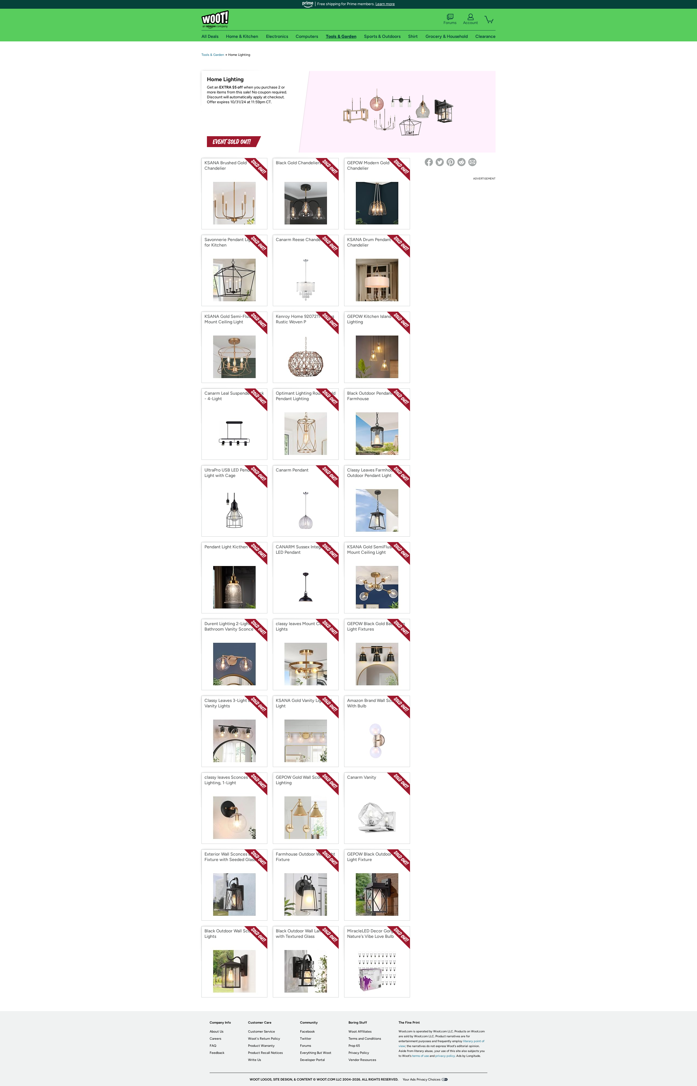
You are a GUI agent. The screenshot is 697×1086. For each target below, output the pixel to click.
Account (470, 22)
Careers (215, 1039)
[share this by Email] (472, 162)
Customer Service (261, 1031)
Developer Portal (312, 1060)
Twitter (305, 1039)
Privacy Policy (358, 1053)
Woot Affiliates (360, 1031)
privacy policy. (445, 1056)
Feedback (217, 1053)
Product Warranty (261, 1046)
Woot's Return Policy (264, 1039)
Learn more (385, 4)
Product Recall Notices (265, 1053)
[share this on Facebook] (429, 162)
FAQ (213, 1046)
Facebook (307, 1031)
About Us (217, 1031)
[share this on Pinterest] (451, 162)
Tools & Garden (212, 55)
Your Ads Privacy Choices (422, 1079)
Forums (450, 22)
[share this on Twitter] (440, 162)
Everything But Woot (315, 1053)
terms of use (420, 1056)
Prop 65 (354, 1046)
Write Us (254, 1060)
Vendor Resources (362, 1060)
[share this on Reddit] (461, 162)
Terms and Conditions (364, 1039)
